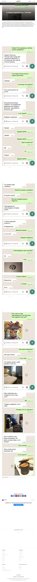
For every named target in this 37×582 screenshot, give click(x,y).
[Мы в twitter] (5, 1)
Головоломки (21, 551)
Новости (3, 551)
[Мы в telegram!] (15, 576)
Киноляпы (20, 554)
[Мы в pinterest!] (20, 576)
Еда (2, 562)
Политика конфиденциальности (6, 570)
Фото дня (3, 556)
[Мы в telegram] (4, 1)
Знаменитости (21, 557)
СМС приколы (21, 553)
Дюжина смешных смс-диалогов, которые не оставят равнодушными (17, 477)
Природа (3, 559)
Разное (20, 560)
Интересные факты (4, 554)
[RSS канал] (23, 576)
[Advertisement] (18, 36)
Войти (30, 1)
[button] (12, 496)
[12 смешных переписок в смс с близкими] (25, 496)
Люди (20, 559)
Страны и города (21, 556)
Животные (3, 557)
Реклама (3, 567)
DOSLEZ (19, 575)
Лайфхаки (3, 560)
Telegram (20, 567)
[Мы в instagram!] (18, 576)
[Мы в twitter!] (17, 576)
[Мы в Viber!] (21, 576)
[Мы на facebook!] (2, 1)
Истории (3, 553)
